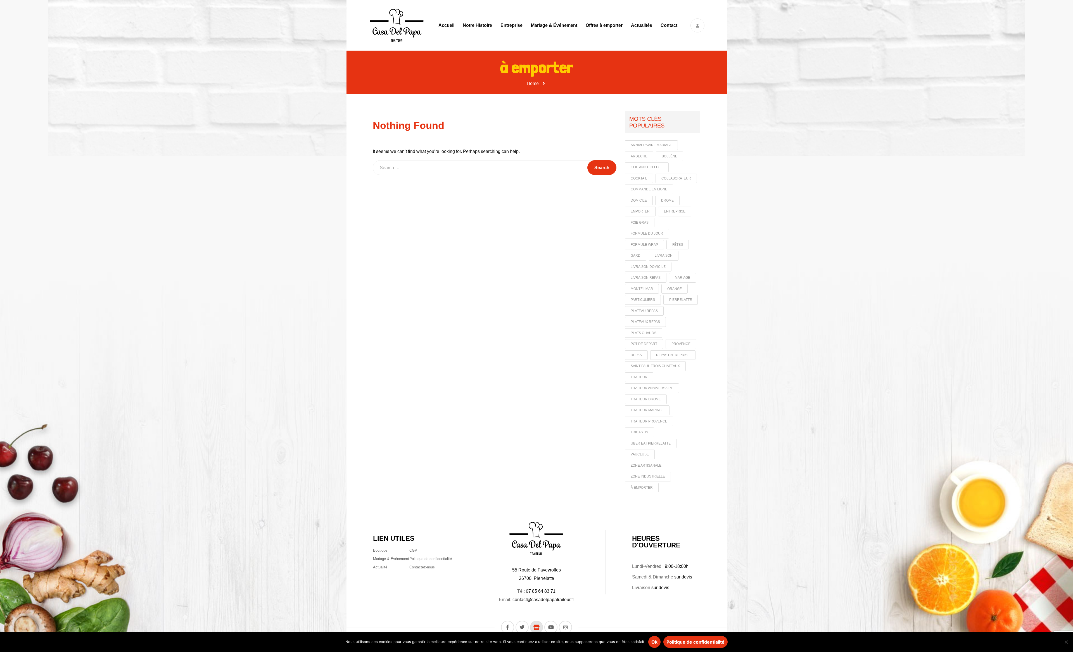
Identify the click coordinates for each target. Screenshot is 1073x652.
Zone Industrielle (648, 476)
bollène (669, 156)
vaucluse (640, 454)
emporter (640, 211)
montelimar (642, 289)
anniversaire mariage (651, 145)
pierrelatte (680, 300)
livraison (664, 256)
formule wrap (644, 245)
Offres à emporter (604, 25)
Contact (669, 25)
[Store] (536, 627)
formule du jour (647, 233)
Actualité (380, 567)
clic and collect (647, 167)
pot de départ (644, 344)
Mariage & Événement (554, 25)
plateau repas (644, 311)
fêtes (677, 245)
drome (667, 200)
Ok (654, 642)
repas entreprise (673, 355)
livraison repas (646, 278)
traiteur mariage (647, 410)
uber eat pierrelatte (651, 443)
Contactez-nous (422, 567)
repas (636, 355)
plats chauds (643, 333)
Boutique (380, 550)
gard (635, 256)
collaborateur (676, 178)
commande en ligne (649, 189)
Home (533, 83)
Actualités (641, 25)
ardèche (639, 156)
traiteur (639, 377)
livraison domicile (648, 267)
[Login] (697, 25)
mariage (682, 278)
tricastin (639, 432)
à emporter (642, 488)
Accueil (446, 25)
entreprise (674, 211)
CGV (413, 550)
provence (680, 344)
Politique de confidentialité (430, 559)
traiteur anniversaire (652, 388)
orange (674, 289)
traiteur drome (646, 399)
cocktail (639, 178)
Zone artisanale (646, 465)
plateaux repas (645, 322)
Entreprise (511, 25)
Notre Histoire (477, 25)
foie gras (640, 223)
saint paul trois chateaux (655, 366)
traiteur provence (649, 421)
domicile (639, 200)
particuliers (643, 300)
